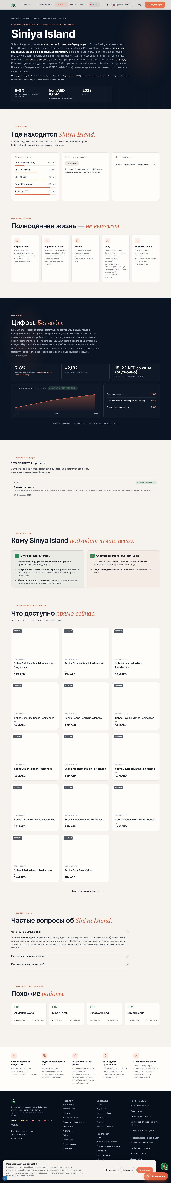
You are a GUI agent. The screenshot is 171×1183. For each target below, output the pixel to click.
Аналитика (68, 1131)
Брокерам (101, 1150)
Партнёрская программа (108, 1146)
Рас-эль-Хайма (104, 1113)
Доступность (136, 1159)
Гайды (65, 1135)
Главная (15, 19)
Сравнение (68, 1140)
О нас (73, 4)
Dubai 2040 (68, 1148)
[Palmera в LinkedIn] (16, 1125)
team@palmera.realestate (22, 1131)
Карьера (100, 1159)
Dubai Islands (136, 1111)
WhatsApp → (16, 1138)
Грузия (38, 1120)
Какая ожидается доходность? (69, 956)
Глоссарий (68, 1126)
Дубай (99, 1104)
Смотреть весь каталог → (85, 891)
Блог (82, 4)
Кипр (26, 1120)
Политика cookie (138, 1153)
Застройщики (43, 4)
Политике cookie (27, 1176)
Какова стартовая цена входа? (69, 964)
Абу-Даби (101, 1109)
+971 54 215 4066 (19, 1135)
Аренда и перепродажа (74, 1122)
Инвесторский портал (107, 1142)
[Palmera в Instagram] (12, 1125)
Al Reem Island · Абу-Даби (142, 1130)
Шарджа (100, 1117)
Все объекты (68, 1104)
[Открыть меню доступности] (4, 1178)
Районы (60, 4)
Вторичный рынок (71, 1117)
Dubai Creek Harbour (139, 1105)
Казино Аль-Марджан (140, 1116)
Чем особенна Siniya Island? (69, 931)
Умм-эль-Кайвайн (41, 19)
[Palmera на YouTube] (14, 1125)
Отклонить (111, 1170)
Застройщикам (104, 1155)
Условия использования (141, 1142)
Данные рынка (69, 1144)
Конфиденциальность (140, 1148)
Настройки (128, 1170)
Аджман (100, 1122)
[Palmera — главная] (13, 5)
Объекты (26, 4)
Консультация (155, 4)
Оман (49, 1120)
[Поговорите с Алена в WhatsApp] (164, 1166)
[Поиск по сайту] (107, 4)
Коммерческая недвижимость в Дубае (144, 1123)
